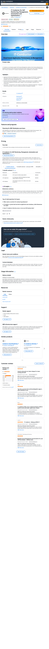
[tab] (7, 29)
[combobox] (23, 4)
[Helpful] (7, 214)
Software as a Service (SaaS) (21, 102)
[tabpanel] (22, 176)
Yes (17, 105)
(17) (9, 26)
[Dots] (22, 360)
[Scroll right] (43, 29)
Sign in (47, 1)
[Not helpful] (9, 214)
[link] (37, 7)
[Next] (44, 348)
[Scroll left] (2, 29)
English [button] (42, 1)
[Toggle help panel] (47, 7)
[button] (21, 15)
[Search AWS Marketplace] (47, 4)
